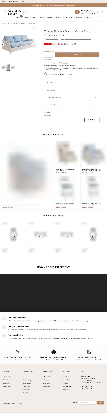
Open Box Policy (27, 380)
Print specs (47, 112)
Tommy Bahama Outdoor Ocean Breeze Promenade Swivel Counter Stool (65, 204)
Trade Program (46, 376)
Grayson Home (6, 383)
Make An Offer (53, 74)
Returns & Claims (27, 383)
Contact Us (65, 389)
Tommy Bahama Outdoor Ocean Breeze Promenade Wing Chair (65, 170)
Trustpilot (75, 402)
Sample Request (46, 383)
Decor (22, 1)
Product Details (51, 90)
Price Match (65, 383)
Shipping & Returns (52, 104)
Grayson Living (6, 380)
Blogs (44, 389)
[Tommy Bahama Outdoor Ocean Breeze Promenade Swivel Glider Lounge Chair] (93, 154)
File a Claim (65, 376)
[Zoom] (34, 28)
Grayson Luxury (7, 376)
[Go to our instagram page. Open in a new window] (87, 387)
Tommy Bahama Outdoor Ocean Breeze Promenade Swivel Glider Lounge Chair (91, 170)
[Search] (77, 12)
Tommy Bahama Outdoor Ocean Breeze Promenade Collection (76, 39)
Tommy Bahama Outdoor (52, 39)
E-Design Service (47, 380)
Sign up (100, 402)
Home (16, 1)
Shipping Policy (26, 386)
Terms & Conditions (27, 393)
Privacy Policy (26, 389)
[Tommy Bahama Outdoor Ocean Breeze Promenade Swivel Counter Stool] (67, 188)
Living (10, 1)
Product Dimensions (52, 83)
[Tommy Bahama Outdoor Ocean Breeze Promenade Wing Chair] (67, 154)
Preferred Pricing (67, 74)
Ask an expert (47, 115)
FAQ (24, 376)
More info (65, 63)
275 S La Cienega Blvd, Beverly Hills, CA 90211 (92, 382)
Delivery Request (47, 386)
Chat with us (92, 119)
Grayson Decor (6, 386)
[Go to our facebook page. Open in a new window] (82, 387)
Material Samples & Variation (54, 97)
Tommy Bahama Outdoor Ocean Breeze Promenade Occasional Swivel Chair (21, 205)
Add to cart (77, 54)
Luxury (3, 1)
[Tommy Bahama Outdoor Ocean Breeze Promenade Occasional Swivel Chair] (27, 172)
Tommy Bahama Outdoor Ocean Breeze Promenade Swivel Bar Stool (91, 204)
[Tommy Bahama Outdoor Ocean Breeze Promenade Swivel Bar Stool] (93, 188)
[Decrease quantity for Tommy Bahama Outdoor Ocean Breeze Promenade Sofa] (45, 54)
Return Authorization (67, 386)
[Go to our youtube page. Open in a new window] (91, 387)
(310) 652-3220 (88, 380)
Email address (84, 402)
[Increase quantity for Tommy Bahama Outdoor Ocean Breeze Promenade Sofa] (51, 54)
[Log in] (98, 12)
